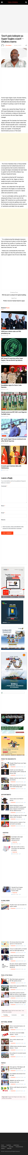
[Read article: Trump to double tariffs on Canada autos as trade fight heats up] (5, 951)
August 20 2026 (5, 416)
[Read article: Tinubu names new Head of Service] (5, 801)
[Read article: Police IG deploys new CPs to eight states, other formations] (5, 817)
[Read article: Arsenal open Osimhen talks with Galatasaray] (14, 455)
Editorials (9, 1148)
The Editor (13, 766)
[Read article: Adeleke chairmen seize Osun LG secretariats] (5, 780)
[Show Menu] (2, 2)
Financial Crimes (19, 1146)
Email (3, 513)
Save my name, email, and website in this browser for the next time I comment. (13, 527)
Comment (4, 486)
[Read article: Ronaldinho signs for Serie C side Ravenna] (14, 374)
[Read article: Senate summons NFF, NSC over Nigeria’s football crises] (14, 401)
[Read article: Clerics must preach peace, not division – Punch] (5, 1028)
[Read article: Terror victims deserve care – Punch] (5, 1041)
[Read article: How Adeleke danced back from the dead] (5, 1076)
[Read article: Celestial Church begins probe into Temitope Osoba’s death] (6, 889)
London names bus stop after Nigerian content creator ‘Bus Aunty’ (17, 957)
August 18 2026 (5, 443)
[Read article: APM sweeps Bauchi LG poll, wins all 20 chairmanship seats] (5, 787)
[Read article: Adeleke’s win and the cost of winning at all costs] (5, 1082)
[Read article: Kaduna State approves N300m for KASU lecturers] (5, 988)
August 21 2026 (5, 362)
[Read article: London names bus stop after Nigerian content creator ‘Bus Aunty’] (5, 957)
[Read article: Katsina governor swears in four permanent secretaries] (5, 824)
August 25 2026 (20, 766)
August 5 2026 (20, 1090)
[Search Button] (26, 2)
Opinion (3, 1148)
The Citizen (8, 45)
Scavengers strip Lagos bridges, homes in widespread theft (17, 838)
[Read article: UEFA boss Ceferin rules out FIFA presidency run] (14, 320)
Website (3, 519)
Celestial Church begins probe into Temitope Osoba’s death (17, 889)
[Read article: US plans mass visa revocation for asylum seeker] (5, 907)
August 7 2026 (20, 819)
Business (11, 1146)
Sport (4, 328)
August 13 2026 (5, 470)
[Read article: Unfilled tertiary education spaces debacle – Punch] (5, 1048)
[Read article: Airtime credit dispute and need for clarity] (5, 1089)
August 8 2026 (20, 812)
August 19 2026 (20, 802)
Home (2, 1145)
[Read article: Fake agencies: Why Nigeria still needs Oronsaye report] (5, 1069)
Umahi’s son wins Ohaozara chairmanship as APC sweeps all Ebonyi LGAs (18, 771)
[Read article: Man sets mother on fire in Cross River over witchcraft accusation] (6, 849)
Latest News (16, 1145)
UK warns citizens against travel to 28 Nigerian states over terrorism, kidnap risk (18, 965)
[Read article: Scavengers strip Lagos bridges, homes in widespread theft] (6, 839)
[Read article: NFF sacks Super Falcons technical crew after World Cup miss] (14, 428)
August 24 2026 (5, 335)
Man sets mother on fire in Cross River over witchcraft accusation (18, 848)
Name (3, 505)
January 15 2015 (17, 45)
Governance (4, 1146)
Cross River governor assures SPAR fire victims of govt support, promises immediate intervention (18, 994)
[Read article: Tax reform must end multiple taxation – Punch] (5, 1035)
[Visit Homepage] (14, 2)
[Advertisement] (14, 19)
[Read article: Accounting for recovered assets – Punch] (5, 1055)
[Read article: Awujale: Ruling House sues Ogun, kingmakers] (5, 765)
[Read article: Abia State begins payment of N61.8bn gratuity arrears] (5, 981)
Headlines (8, 1145)
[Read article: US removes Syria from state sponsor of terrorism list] (5, 944)
